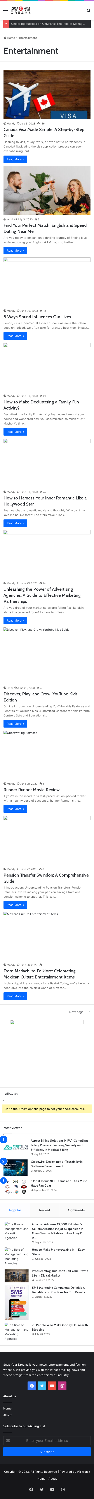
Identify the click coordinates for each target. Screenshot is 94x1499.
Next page (76, 1012)
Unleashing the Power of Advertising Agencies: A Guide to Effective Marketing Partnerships (42, 595)
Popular (15, 1210)
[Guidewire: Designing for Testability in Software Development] (15, 1167)
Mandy (11, 123)
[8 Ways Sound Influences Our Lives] (47, 281)
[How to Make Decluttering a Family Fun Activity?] (47, 367)
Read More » (15, 159)
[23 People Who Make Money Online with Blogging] (17, 1332)
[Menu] (5, 12)
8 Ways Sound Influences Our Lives (37, 316)
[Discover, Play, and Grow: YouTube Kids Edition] (47, 655)
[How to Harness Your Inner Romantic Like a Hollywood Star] (47, 463)
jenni (10, 219)
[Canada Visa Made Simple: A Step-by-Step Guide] (47, 94)
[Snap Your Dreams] (21, 10)
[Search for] (88, 12)
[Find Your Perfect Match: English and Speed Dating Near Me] (47, 190)
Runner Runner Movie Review (31, 789)
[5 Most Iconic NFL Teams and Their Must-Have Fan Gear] (15, 1187)
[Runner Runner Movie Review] (47, 755)
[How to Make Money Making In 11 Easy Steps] (17, 1256)
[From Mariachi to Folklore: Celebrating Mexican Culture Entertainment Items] (47, 936)
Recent (44, 1210)
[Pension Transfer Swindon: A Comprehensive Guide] (47, 840)
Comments (76, 1210)
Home (10, 38)
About (7, 1415)
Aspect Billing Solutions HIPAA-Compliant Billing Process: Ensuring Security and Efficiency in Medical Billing (59, 1145)
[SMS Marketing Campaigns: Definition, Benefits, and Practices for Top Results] (17, 1302)
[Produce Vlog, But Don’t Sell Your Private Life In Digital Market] (17, 1275)
